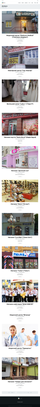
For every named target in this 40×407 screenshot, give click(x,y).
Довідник (26, 2)
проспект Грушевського (20, 385)
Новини (23, 2)
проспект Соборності (20, 74)
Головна (19, 2)
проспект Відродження (20, 352)
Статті (29, 2)
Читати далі (20, 76)
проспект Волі (20, 141)
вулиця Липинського (20, 318)
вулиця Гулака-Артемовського (20, 174)
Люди (32, 2)
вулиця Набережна (20, 274)
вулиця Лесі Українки (20, 107)
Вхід (37, 0)
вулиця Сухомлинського (20, 207)
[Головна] (4, 3)
